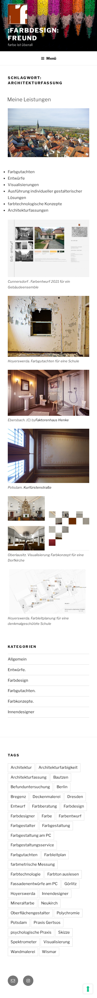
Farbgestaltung (56, 825)
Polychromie (68, 913)
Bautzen (60, 777)
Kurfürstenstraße (37, 487)
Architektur (21, 767)
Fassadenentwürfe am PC (34, 883)
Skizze (64, 932)
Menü (51, 58)
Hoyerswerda (23, 893)
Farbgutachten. (21, 690)
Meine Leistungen (29, 99)
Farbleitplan (55, 855)
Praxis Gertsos (47, 922)
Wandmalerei (23, 951)
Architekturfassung (29, 777)
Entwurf (18, 806)
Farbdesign (18, 680)
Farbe (47, 816)
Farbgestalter (23, 825)
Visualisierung (56, 942)
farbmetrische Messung (33, 864)
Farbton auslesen (63, 874)
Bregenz (18, 796)
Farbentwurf (70, 816)
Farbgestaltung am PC (31, 835)
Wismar (49, 951)
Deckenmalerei (47, 796)
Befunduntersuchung (30, 787)
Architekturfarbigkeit (58, 767)
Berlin (62, 787)
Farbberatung (44, 806)
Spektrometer (24, 942)
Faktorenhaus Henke (52, 420)
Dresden (75, 796)
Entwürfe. (17, 669)
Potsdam (19, 922)
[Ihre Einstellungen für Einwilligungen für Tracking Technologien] (88, 989)
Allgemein (17, 659)
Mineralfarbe (22, 903)
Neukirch (49, 903)
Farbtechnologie (26, 874)
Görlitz (70, 883)
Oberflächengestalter (30, 913)
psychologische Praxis (31, 932)
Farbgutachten (24, 855)
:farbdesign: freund (33, 34)
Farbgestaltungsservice (32, 845)
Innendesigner (21, 712)
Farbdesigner (23, 816)
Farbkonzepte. (21, 701)
